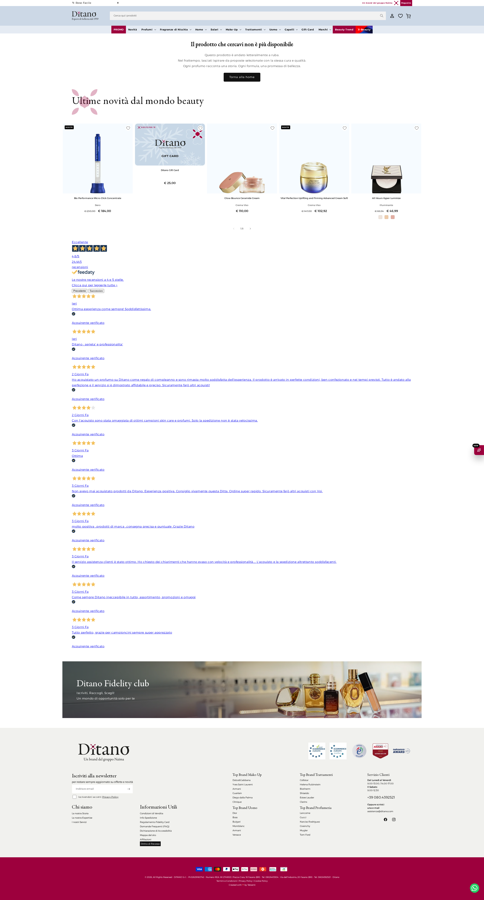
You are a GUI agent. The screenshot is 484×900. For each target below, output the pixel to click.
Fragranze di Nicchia (174, 29)
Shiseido (304, 793)
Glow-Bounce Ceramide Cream (242, 198)
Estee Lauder (307, 797)
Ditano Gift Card (170, 170)
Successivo (96, 290)
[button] (148, 29)
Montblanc (239, 826)
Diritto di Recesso (150, 843)
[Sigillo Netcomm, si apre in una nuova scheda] (359, 750)
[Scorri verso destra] (250, 228)
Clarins (303, 801)
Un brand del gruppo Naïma (377, 3)
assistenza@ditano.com (380, 811)
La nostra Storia (80, 813)
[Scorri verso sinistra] (234, 228)
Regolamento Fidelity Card (154, 822)
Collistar (304, 780)
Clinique (237, 801)
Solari (214, 29)
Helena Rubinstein (310, 784)
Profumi (146, 29)
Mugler (304, 830)
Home (199, 29)
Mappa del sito (148, 835)
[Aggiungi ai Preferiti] (128, 128)
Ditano (336, 877)
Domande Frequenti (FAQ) (154, 826)
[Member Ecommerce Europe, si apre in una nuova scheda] (338, 751)
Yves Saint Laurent (243, 784)
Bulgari (236, 821)
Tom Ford (305, 834)
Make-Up (232, 29)
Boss (235, 817)
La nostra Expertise (82, 817)
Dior (235, 813)
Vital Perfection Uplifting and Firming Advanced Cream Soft (314, 198)
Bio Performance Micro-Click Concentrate (97, 198)
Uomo (273, 29)
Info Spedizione (148, 817)
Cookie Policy (261, 881)
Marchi (323, 29)
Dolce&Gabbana (242, 780)
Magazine (406, 3)
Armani (237, 788)
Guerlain (237, 793)
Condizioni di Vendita (151, 813)
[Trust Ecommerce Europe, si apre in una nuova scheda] (316, 751)
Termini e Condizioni (226, 881)
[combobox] (248, 16)
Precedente (79, 290)
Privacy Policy (110, 797)
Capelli (289, 29)
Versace (237, 834)
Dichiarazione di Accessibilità (156, 830)
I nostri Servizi (79, 822)
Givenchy (305, 826)
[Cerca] (382, 16)
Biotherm (305, 788)
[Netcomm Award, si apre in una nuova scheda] (380, 751)
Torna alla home (242, 77)
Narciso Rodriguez (310, 821)
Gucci (303, 817)
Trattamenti (253, 29)
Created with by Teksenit (242, 885)
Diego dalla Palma (243, 797)
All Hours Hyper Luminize (386, 198)
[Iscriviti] (128, 789)
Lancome (305, 813)
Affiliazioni (145, 839)
